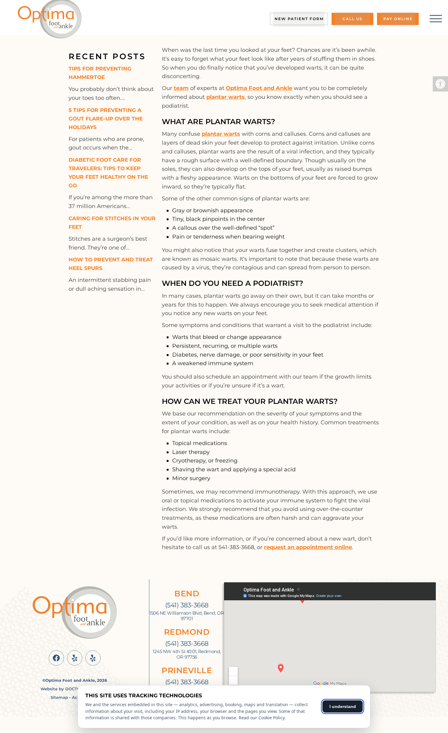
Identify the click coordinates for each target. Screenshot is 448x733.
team (181, 88)
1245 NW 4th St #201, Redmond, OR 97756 (187, 654)
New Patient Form (299, 18)
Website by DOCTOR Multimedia (74, 688)
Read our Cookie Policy (261, 717)
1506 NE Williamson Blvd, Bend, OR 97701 (186, 615)
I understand (342, 706)
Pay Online (398, 18)
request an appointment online (308, 547)
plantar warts (225, 97)
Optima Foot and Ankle (259, 88)
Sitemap (59, 697)
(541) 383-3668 (186, 605)
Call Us (353, 18)
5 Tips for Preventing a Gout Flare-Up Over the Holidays (106, 118)
